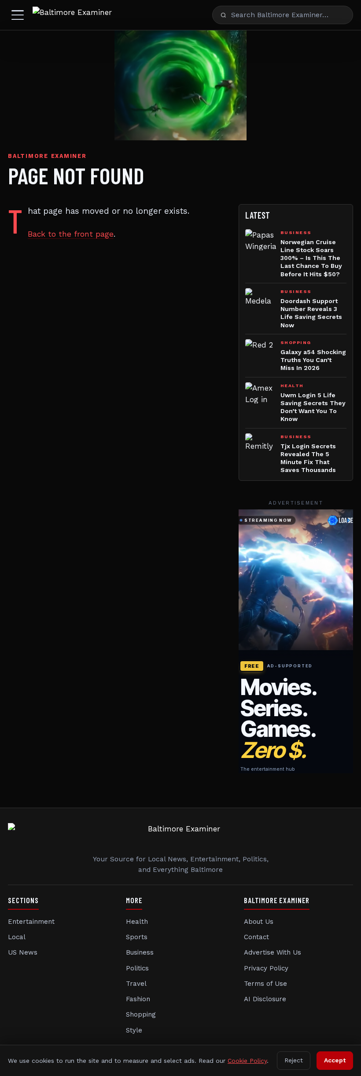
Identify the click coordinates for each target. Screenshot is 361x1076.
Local (17, 937)
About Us (258, 922)
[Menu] (17, 15)
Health (137, 922)
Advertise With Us (272, 952)
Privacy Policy (266, 968)
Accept (335, 1060)
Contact (256, 937)
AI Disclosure (265, 999)
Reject (293, 1060)
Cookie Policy (247, 1060)
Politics (137, 968)
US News (22, 952)
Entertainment (31, 922)
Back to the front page (71, 234)
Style (134, 1030)
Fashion (138, 999)
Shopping (141, 1014)
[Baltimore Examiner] (72, 15)
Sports (136, 937)
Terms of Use (265, 984)
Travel (136, 984)
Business (140, 952)
